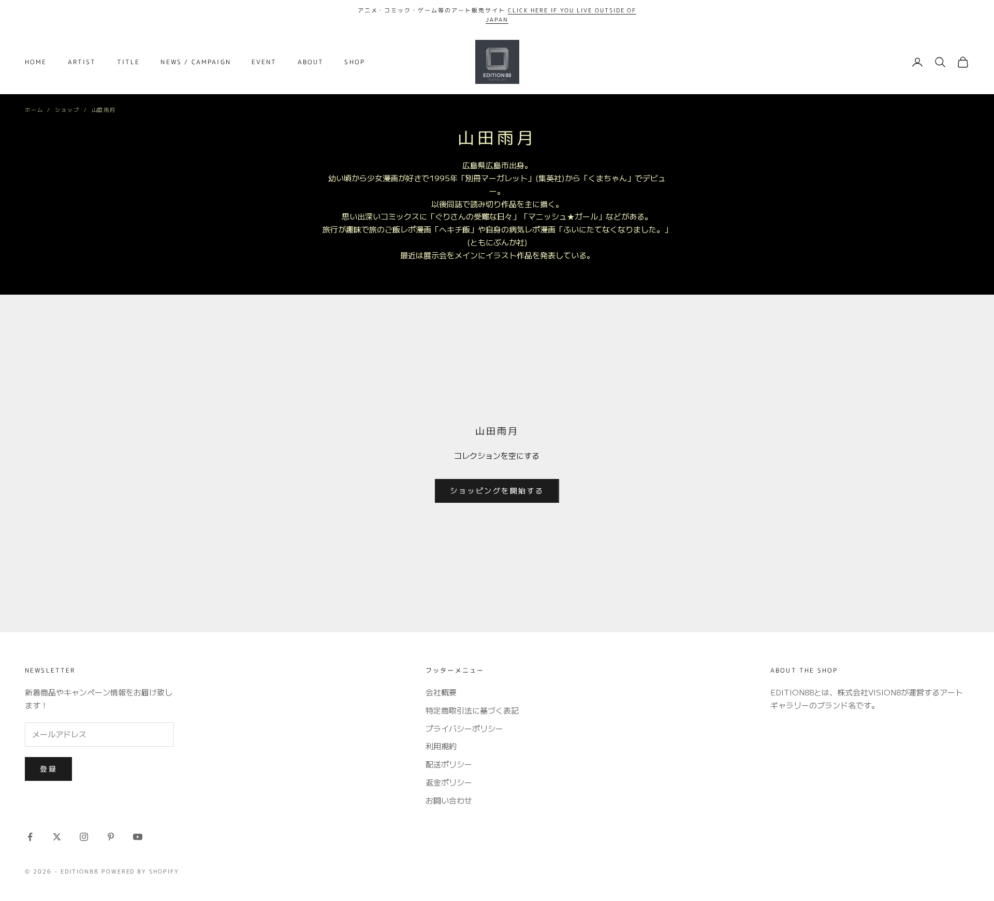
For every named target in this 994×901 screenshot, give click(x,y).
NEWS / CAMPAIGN (195, 61)
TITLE (128, 61)
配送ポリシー (449, 764)
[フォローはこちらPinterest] (111, 837)
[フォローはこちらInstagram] (84, 837)
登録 (48, 768)
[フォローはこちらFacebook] (30, 837)
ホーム (34, 109)
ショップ (67, 109)
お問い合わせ (449, 800)
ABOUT (311, 61)
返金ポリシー (449, 782)
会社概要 (441, 692)
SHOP (354, 61)
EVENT (264, 61)
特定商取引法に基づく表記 (472, 710)
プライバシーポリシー (464, 728)
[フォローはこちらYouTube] (138, 837)
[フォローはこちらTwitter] (57, 837)
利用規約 (441, 745)
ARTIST (82, 61)
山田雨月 (104, 109)
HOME (36, 61)
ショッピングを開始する (497, 490)
